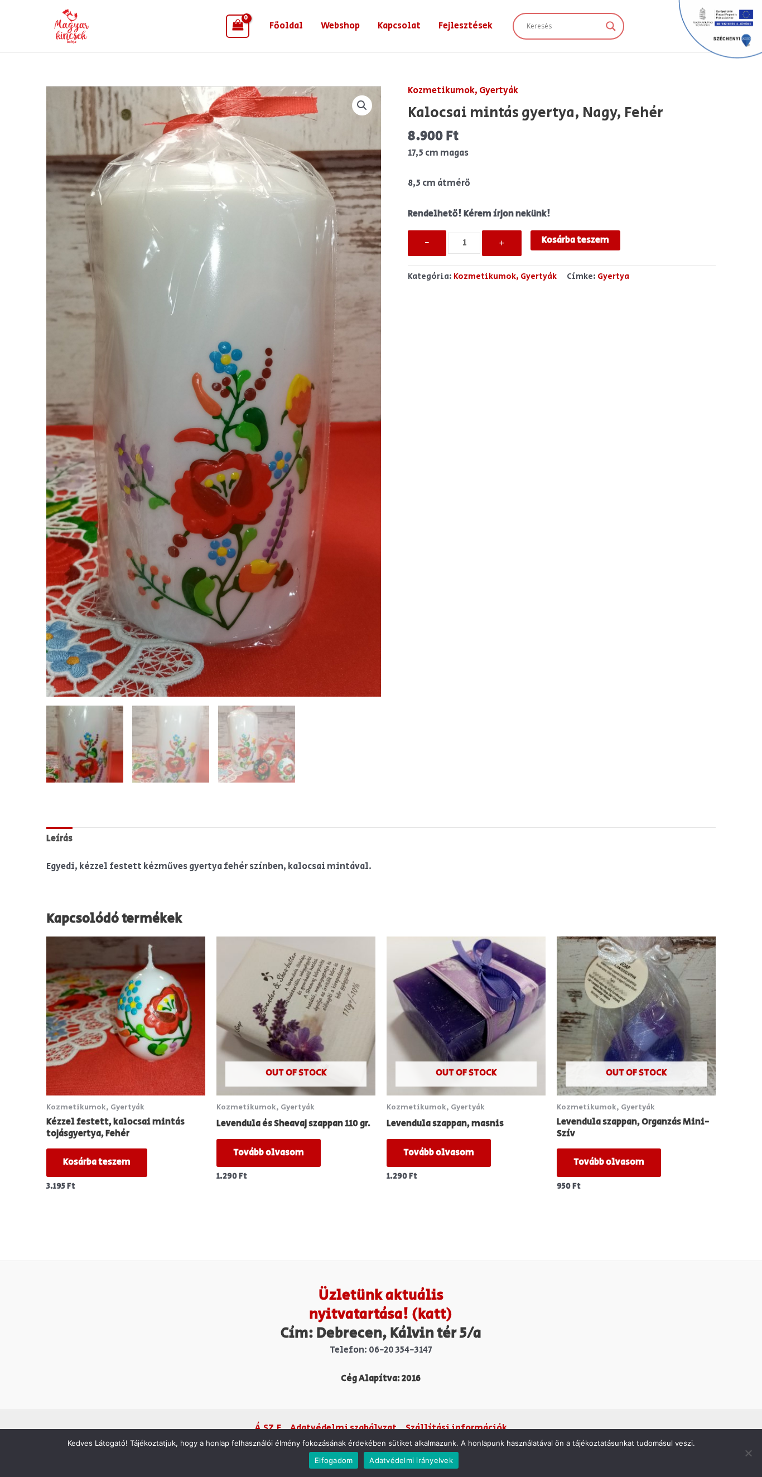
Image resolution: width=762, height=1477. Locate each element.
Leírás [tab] (59, 838)
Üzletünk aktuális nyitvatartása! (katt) (380, 1305)
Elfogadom (334, 1460)
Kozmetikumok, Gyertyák (463, 90)
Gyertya (613, 276)
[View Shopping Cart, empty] (237, 26)
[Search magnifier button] (611, 26)
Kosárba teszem (575, 240)
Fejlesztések (465, 26)
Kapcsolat (399, 26)
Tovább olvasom (268, 1152)
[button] (362, 105)
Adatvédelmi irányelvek (411, 1460)
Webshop (340, 26)
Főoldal (286, 26)
